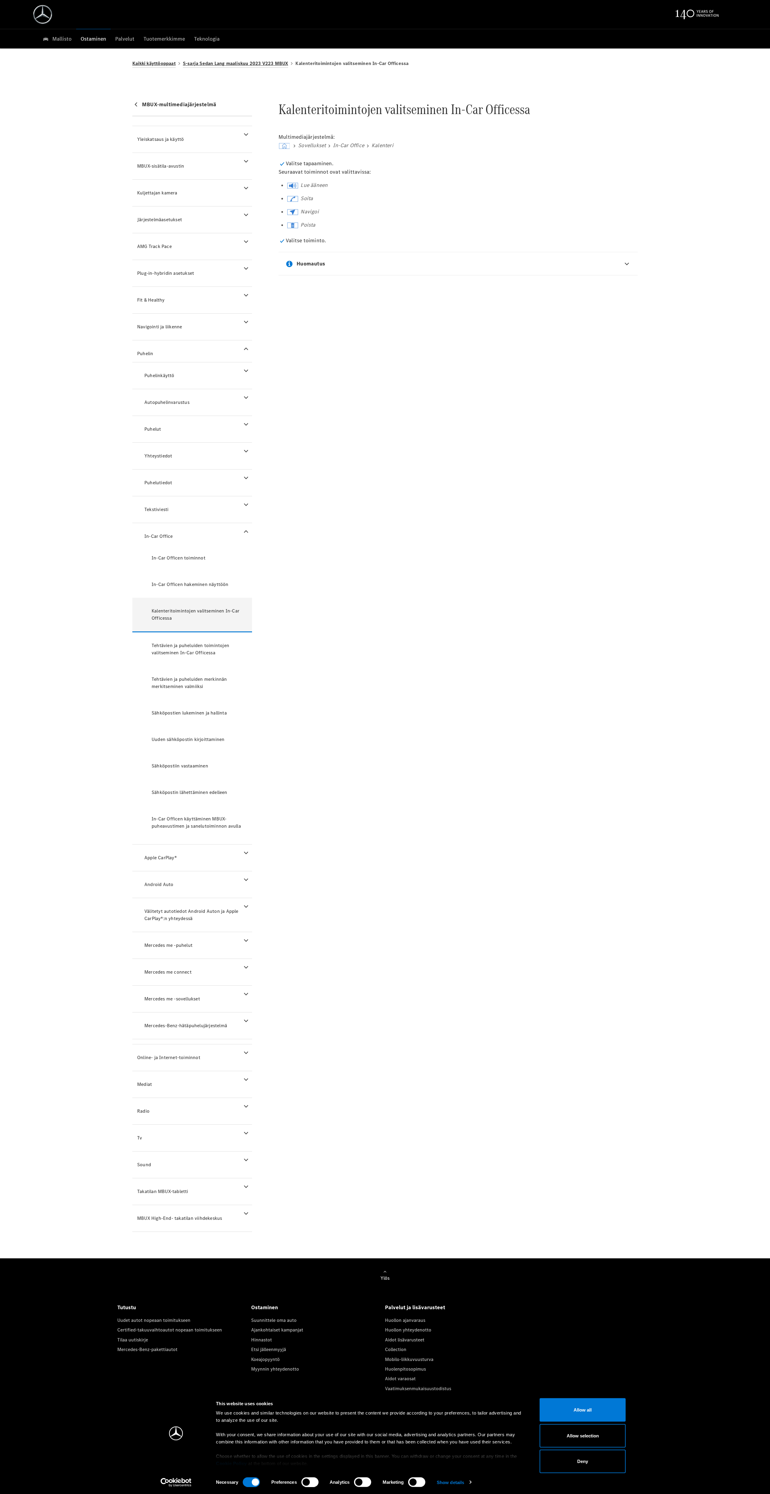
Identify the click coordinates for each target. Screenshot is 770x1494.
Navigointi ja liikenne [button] (159, 327)
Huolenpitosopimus (405, 1369)
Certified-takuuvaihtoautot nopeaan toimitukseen (169, 1330)
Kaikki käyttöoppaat (154, 63)
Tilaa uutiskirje (132, 1340)
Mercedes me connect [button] (168, 972)
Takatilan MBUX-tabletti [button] (162, 1191)
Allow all (583, 1409)
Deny (582, 1461)
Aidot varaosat (400, 1378)
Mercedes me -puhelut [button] (168, 945)
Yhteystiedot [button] (158, 456)
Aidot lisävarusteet (404, 1340)
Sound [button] (144, 1164)
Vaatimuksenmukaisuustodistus (418, 1388)
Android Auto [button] (158, 884)
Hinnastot (261, 1340)
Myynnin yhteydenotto (275, 1369)
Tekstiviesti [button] (156, 509)
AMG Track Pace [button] (154, 246)
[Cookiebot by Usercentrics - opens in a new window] (176, 1482)
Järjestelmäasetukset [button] (159, 219)
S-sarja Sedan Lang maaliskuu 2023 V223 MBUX (235, 63)
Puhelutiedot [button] (158, 482)
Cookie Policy (231, 1463)
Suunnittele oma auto (274, 1320)
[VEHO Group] (42, 14)
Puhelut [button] (152, 429)
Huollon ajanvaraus (405, 1320)
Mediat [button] (144, 1084)
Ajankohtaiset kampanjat (277, 1330)
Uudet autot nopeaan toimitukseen (153, 1320)
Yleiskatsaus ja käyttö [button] (160, 139)
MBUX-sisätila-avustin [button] (160, 166)
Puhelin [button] (145, 353)
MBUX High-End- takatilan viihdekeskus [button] (179, 1218)
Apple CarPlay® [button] (160, 857)
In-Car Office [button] (158, 536)
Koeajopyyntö (265, 1359)
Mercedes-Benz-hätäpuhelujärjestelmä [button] (185, 1025)
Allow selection (583, 1435)
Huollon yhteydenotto (408, 1330)
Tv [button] (139, 1138)
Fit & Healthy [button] (151, 300)
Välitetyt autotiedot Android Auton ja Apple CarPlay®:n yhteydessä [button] (191, 915)
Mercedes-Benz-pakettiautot (147, 1349)
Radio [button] (143, 1111)
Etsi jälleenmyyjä (268, 1349)
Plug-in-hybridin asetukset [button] (165, 273)
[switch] (310, 1482)
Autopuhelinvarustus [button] (166, 402)
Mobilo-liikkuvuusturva (409, 1359)
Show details (450, 1482)
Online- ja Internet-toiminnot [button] (168, 1057)
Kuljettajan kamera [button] (157, 193)
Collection (395, 1349)
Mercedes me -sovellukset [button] (172, 999)
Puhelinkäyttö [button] (159, 375)
